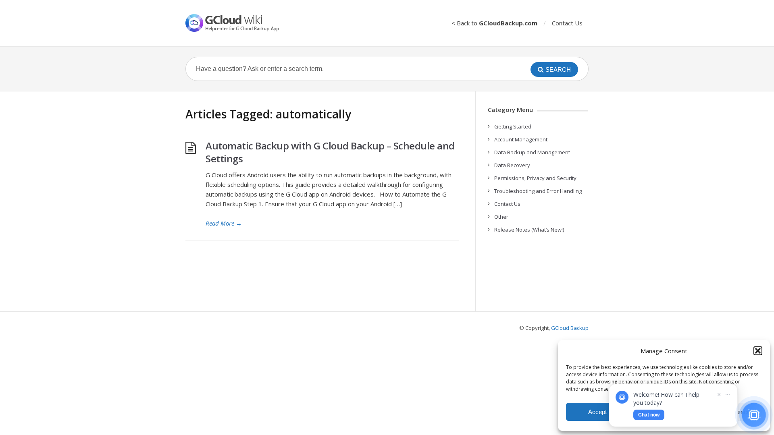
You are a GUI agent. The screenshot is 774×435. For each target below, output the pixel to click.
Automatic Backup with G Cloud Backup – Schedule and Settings (330, 152)
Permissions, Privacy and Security (535, 178)
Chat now (649, 415)
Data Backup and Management (532, 152)
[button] (758, 351)
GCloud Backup (570, 327)
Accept (597, 411)
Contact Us (567, 23)
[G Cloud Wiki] (237, 23)
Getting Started (512, 126)
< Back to (494, 23)
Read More (224, 223)
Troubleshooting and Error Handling (538, 191)
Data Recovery (512, 165)
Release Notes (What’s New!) (529, 229)
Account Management (520, 139)
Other (501, 216)
